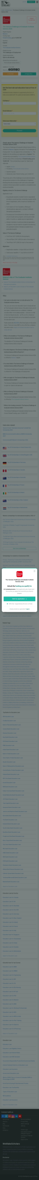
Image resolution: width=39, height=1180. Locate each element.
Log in (27, 609)
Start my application (18, 599)
